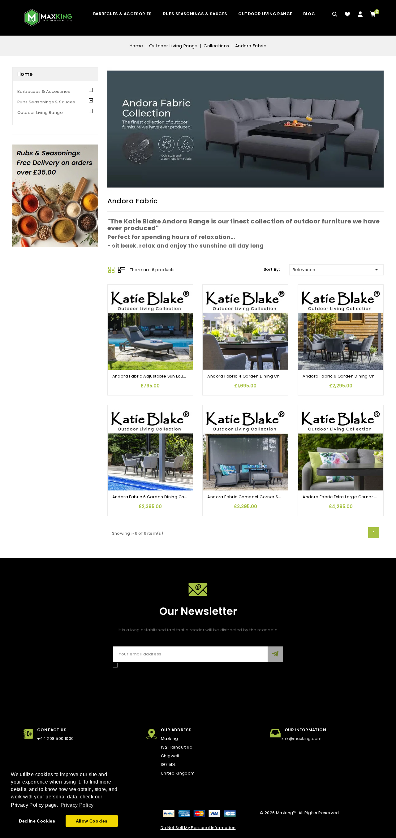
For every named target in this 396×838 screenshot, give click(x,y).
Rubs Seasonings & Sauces (195, 14)
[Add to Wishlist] (115, 289)
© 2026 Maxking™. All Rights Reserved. (300, 813)
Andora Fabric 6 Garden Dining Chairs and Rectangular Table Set (181, 497)
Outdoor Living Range (265, 14)
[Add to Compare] (115, 301)
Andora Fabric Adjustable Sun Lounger (152, 376)
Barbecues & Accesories (122, 14)
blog (309, 14)
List (121, 270)
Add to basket (115, 326)
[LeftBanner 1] (55, 196)
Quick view (115, 314)
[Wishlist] (347, 14)
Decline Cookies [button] (37, 821)
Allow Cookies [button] (92, 821)
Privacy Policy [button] (77, 805)
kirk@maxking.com (301, 738)
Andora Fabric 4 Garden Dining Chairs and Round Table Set (270, 376)
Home (25, 74)
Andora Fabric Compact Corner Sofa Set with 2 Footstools (268, 497)
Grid (111, 270)
